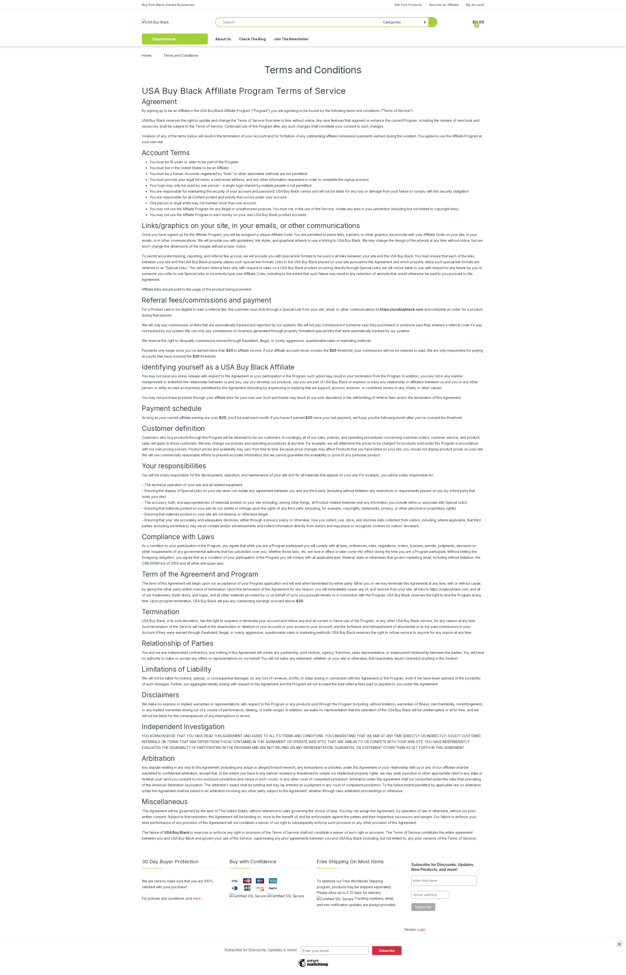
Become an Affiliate (443, 5)
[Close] (620, 944)
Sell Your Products (408, 5)
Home (146, 55)
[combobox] (297, 22)
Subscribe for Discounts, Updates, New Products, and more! (442, 867)
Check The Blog (252, 39)
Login (421, 929)
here (197, 898)
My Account (475, 5)
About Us (223, 39)
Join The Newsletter (291, 39)
